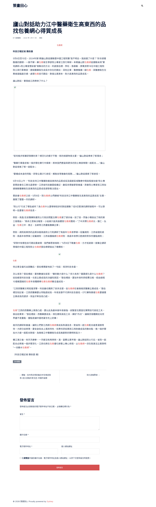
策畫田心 (20, 5)
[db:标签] (17, 361)
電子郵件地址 (26, 446)
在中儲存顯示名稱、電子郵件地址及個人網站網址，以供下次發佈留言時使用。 (56, 458)
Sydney (50, 501)
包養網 (59, 45)
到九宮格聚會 (92, 375)
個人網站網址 (66, 446)
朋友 (40, 38)
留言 (22, 414)
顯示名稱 (24, 435)
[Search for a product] (142, 6)
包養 (41, 62)
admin (18, 38)
